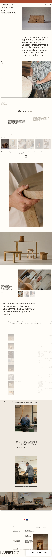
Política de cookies (28, 536)
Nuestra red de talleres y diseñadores (4, 294)
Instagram (19, 540)
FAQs (26, 534)
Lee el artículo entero (26, 486)
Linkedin (18, 541)
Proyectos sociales (4, 67)
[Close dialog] (50, 551)
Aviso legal (26, 535)
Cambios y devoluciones (28, 530)
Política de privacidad (28, 537)
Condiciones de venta (28, 532)
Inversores (15, 532)
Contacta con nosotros (28, 529)
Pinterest (14, 541)
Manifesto (2, 62)
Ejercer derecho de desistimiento (30, 531)
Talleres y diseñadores (16, 531)
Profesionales (15, 534)
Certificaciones (3, 63)
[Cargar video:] (26, 248)
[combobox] (39, 527)
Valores (2, 61)
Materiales (2, 66)
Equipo (14, 530)
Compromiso (15, 529)
